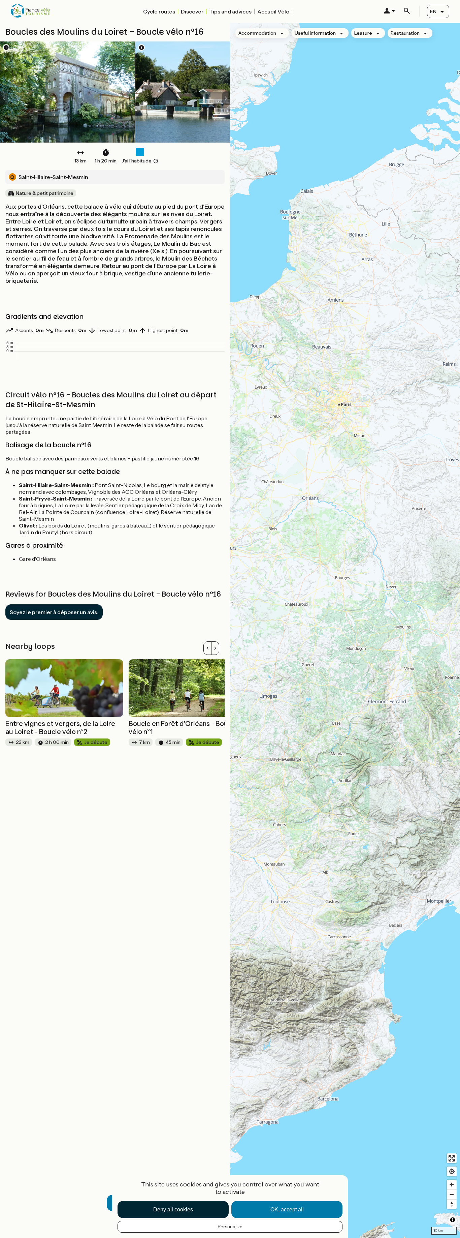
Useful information (315, 33)
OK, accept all (287, 1209)
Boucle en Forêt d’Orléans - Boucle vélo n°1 (183, 728)
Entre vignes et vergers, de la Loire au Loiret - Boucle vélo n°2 (60, 728)
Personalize (230, 1226)
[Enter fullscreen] (452, 1158)
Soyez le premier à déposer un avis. (54, 612)
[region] (345, 630)
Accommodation (257, 33)
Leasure (363, 33)
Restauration (405, 33)
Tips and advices (230, 11)
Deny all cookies (173, 1209)
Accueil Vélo (273, 11)
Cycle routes (159, 11)
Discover (192, 11)
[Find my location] (452, 1171)
